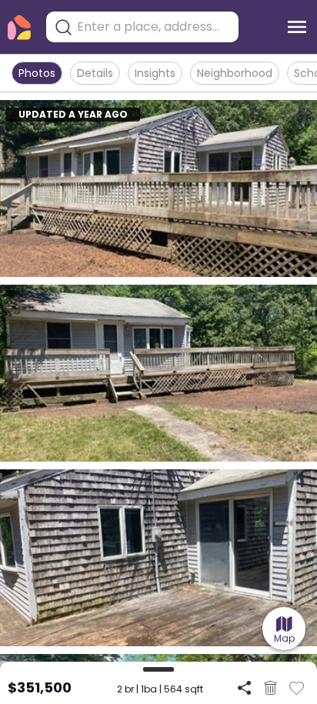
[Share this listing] (244, 687)
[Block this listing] (270, 688)
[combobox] (154, 27)
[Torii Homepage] (19, 27)
